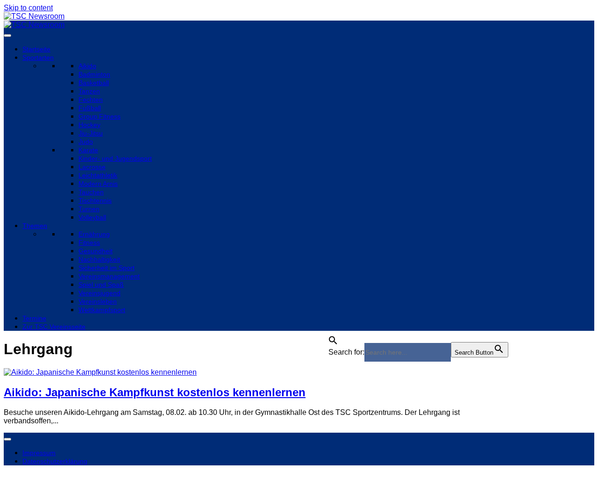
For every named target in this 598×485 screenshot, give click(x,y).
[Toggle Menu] (7, 35)
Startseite (36, 49)
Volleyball (92, 217)
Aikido (87, 66)
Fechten (90, 99)
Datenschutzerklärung (54, 461)
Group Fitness (99, 116)
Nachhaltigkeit (99, 259)
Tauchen (91, 192)
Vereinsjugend (99, 293)
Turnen (89, 209)
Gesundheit (95, 251)
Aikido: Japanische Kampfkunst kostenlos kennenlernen (155, 392)
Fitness (89, 242)
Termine (34, 318)
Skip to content (28, 8)
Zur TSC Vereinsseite (53, 326)
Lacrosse (92, 167)
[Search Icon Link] (333, 338)
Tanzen (89, 91)
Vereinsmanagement (109, 276)
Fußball (89, 108)
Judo (85, 141)
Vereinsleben (97, 301)
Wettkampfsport (101, 310)
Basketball (93, 82)
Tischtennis (95, 200)
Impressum (39, 452)
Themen (34, 225)
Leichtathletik (97, 175)
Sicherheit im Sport (106, 267)
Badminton (94, 74)
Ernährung (94, 234)
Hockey (89, 124)
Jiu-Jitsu (90, 133)
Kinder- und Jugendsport (115, 158)
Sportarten (38, 57)
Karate (88, 150)
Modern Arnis (98, 183)
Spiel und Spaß (101, 284)
